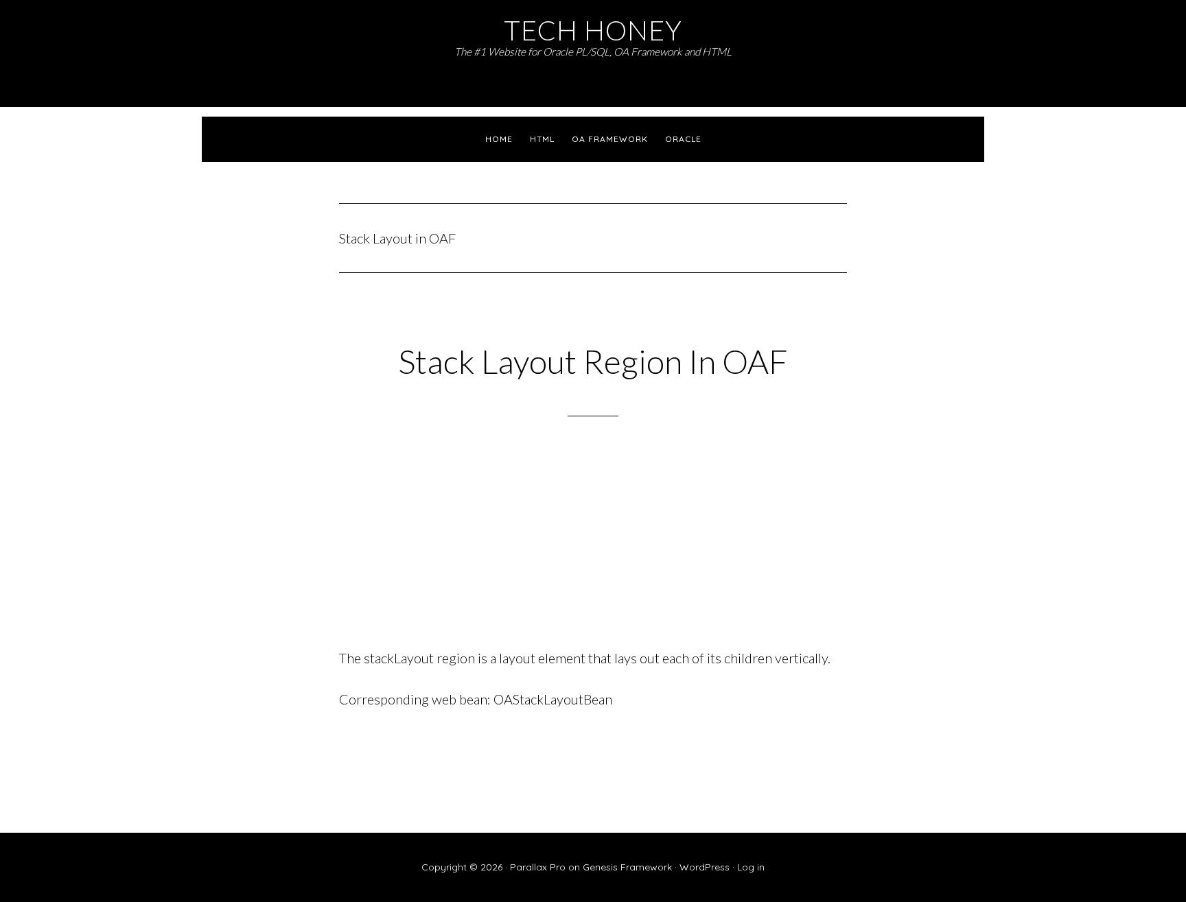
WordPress (704, 867)
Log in (751, 867)
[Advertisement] (593, 550)
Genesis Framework (627, 867)
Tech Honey (593, 30)
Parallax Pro (538, 867)
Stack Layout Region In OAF (593, 361)
